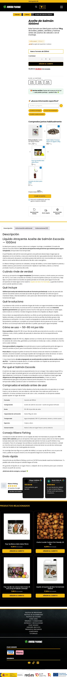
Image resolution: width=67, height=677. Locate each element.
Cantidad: (32, 56)
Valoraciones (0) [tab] (41, 228)
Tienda (17, 14)
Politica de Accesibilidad (33, 615)
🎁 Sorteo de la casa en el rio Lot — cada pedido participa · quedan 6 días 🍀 (45, 91)
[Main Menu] (61, 7)
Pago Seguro (33, 625)
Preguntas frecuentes (33, 629)
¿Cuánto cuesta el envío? (37, 114)
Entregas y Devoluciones (33, 623)
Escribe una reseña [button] (16, 491)
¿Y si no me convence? (50, 110)
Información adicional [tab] (23, 228)
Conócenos (33, 631)
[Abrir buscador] (36, 7)
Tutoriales (33, 634)
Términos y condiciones (33, 621)
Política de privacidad (33, 613)
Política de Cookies (33, 617)
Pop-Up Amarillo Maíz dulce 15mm (38, 161)
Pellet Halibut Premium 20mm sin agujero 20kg (53, 140)
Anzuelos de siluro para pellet (35, 182)
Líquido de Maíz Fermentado (40, 282)
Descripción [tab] (8, 228)
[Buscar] (61, 105)
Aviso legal (33, 619)
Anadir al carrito (39, 196)
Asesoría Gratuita (33, 627)
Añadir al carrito (46, 64)
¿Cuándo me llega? (35, 110)
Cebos (27, 14)
